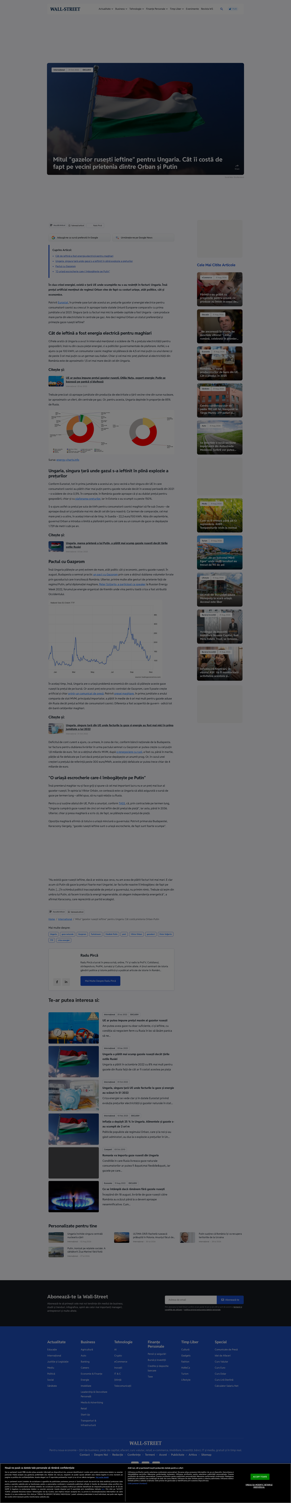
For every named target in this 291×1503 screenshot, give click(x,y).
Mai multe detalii (102, 1477)
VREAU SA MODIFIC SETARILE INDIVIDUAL (259, 1486)
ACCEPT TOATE (260, 1476)
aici (103, 1489)
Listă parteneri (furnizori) (137, 1483)
